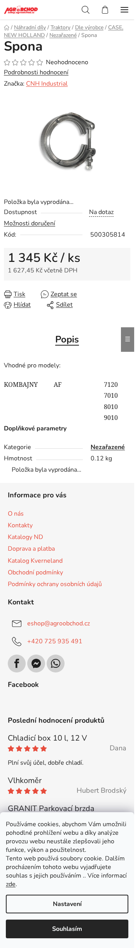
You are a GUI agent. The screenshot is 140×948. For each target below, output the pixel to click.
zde (11, 884)
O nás (16, 513)
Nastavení (67, 904)
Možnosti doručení (29, 223)
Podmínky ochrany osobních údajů (55, 584)
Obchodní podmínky (35, 572)
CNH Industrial (47, 83)
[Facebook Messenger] (36, 663)
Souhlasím (67, 929)
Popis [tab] (67, 339)
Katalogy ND (25, 537)
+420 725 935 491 (54, 641)
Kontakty (20, 525)
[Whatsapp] (56, 663)
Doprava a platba (31, 548)
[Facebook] (17, 663)
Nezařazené (108, 447)
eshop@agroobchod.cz (58, 623)
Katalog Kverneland (35, 561)
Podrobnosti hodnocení (36, 72)
